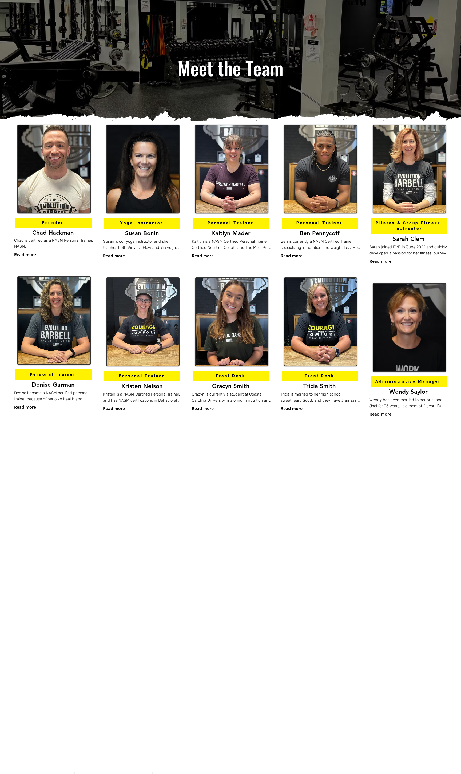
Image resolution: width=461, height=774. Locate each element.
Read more (25, 254)
